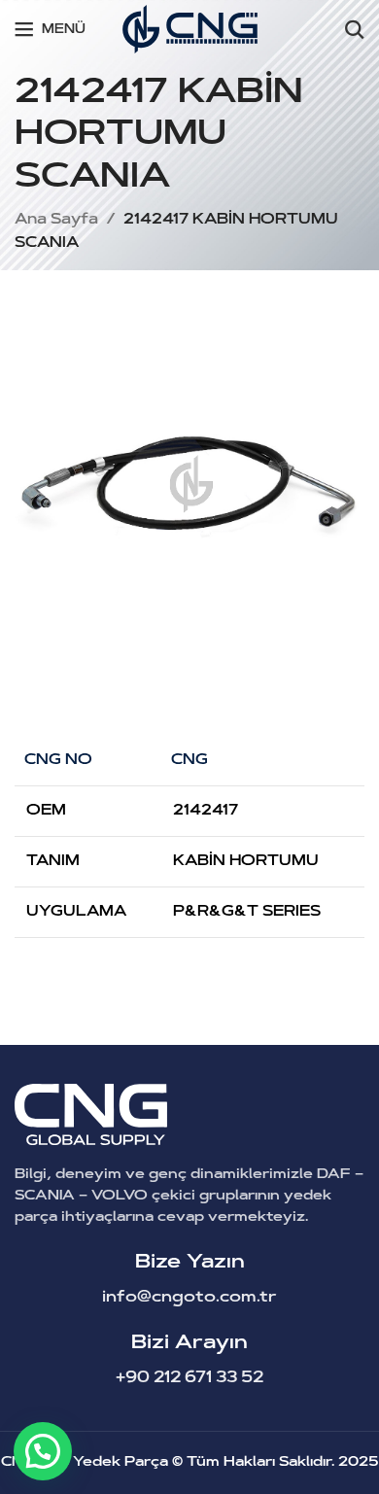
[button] (43, 1451)
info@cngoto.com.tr (189, 1297)
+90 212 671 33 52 (189, 1378)
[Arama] (354, 29)
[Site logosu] (190, 29)
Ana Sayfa (56, 220)
